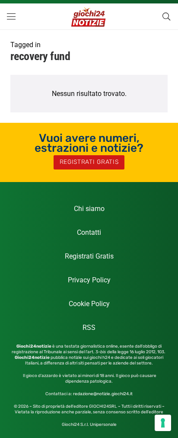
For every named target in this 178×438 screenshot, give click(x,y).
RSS (89, 327)
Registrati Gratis (89, 256)
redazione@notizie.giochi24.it (103, 393)
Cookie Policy (89, 304)
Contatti (89, 232)
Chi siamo (89, 209)
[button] (11, 16)
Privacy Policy (89, 280)
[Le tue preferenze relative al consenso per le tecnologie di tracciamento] (163, 423)
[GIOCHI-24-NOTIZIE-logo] (89, 16)
